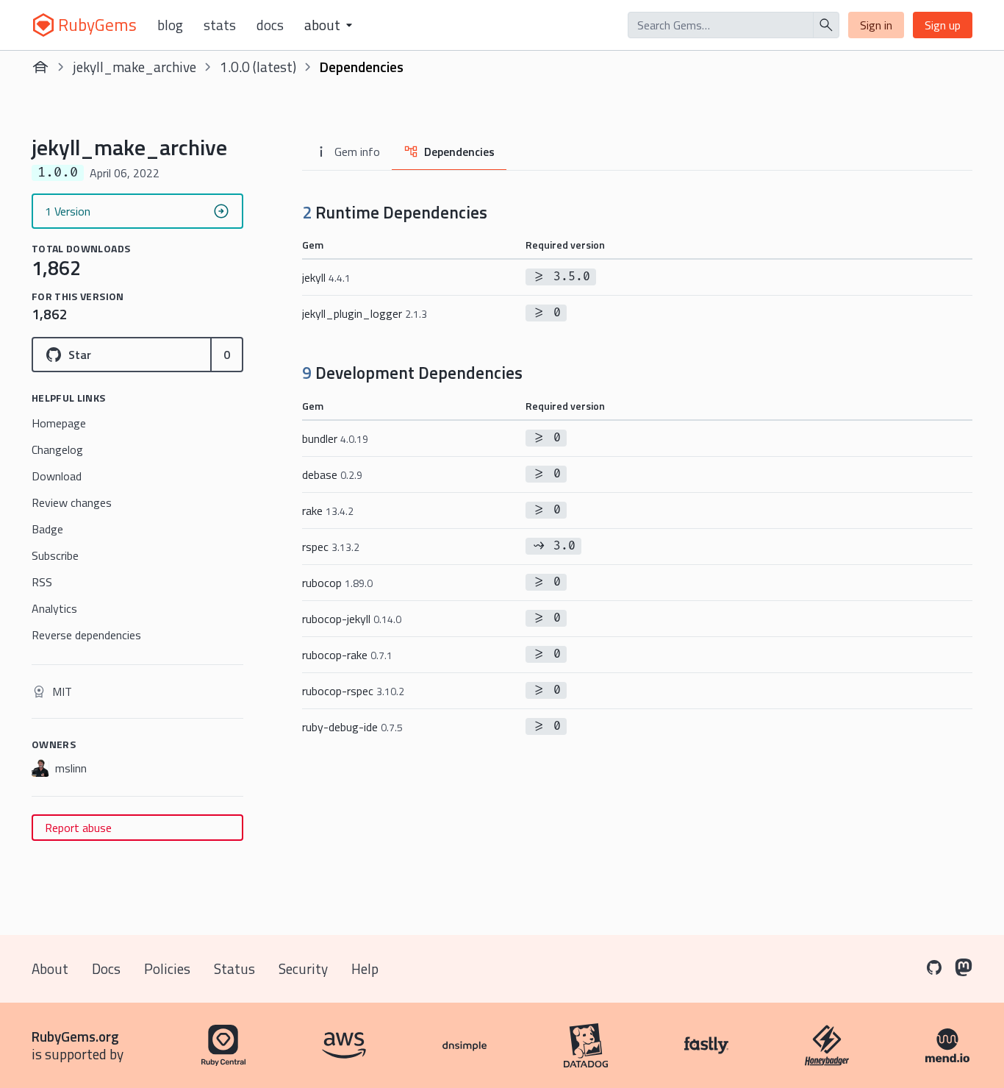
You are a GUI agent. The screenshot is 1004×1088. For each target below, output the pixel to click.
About (50, 968)
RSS (42, 582)
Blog (170, 25)
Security (303, 968)
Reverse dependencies (86, 635)
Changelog (57, 449)
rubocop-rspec (353, 691)
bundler (335, 438)
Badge (47, 529)
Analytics (54, 608)
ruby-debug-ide (352, 727)
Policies (167, 968)
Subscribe (55, 555)
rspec (330, 546)
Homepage (59, 423)
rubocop (337, 582)
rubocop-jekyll (351, 618)
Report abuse (78, 827)
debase (332, 474)
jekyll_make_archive (134, 66)
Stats (220, 25)
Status (234, 968)
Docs (270, 25)
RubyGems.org (75, 1036)
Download (57, 476)
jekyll (326, 277)
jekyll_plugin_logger (364, 313)
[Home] (40, 67)
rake (328, 510)
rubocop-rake (347, 655)
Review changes (72, 502)
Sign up (943, 25)
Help (365, 968)
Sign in (876, 25)
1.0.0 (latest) (258, 66)
